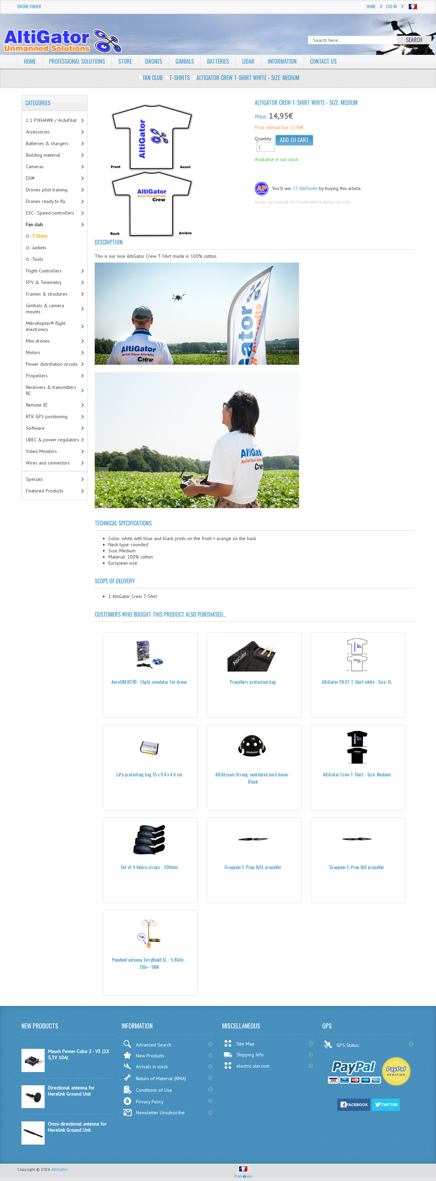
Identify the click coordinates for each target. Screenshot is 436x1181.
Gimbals (184, 61)
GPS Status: (349, 1045)
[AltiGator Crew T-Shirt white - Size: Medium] (172, 170)
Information (282, 61)
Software (35, 428)
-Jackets (38, 248)
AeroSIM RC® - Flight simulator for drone (149, 681)
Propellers (37, 376)
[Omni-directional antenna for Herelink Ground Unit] (33, 1143)
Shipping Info (250, 1055)
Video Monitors (41, 451)
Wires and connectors (48, 463)
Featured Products (44, 491)
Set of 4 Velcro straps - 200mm (149, 866)
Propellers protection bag (253, 681)
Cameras (35, 166)
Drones (153, 61)
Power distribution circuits (52, 364)
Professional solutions (77, 61)
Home (371, 6)
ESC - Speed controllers (50, 213)
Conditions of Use (154, 1090)
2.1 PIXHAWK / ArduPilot (51, 120)
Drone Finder (29, 6)
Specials (34, 479)
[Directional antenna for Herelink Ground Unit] (33, 1106)
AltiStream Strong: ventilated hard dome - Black (253, 778)
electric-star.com (252, 1066)
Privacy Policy (150, 1102)
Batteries (218, 61)
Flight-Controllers (44, 271)
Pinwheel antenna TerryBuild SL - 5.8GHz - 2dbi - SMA (149, 963)
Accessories (38, 132)
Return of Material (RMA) (161, 1078)
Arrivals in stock (152, 1067)
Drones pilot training (46, 190)
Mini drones (38, 341)
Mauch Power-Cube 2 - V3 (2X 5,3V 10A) (78, 1054)
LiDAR (248, 61)
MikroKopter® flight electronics (45, 326)
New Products (150, 1056)
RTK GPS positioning (46, 416)
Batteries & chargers (47, 143)
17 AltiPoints (305, 188)
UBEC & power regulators (52, 440)
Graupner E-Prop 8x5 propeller (356, 866)
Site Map (245, 1044)
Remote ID (36, 405)
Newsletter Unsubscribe (160, 1112)
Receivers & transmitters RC (51, 390)
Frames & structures (46, 294)
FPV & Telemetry (44, 282)
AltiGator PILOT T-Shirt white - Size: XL (357, 681)
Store (125, 61)
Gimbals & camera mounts (45, 308)
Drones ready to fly (45, 201)
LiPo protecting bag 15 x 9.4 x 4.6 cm (149, 774)
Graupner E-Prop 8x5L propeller (252, 866)
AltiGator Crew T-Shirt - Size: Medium (357, 774)
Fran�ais (243, 1176)
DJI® (30, 178)
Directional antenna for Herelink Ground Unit (71, 1091)
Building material (43, 155)
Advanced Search (153, 1045)
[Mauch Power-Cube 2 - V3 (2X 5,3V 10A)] (33, 1070)
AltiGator (59, 1169)
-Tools (36, 259)
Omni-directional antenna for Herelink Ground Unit (77, 1127)
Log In (391, 6)
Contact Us (323, 61)
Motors (33, 352)
